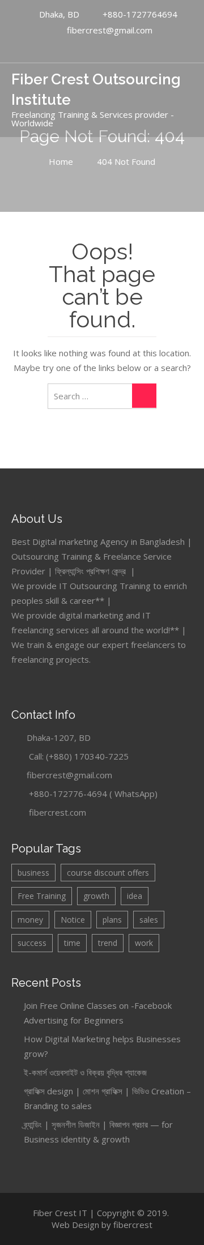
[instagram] (124, 48)
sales (148, 919)
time (72, 942)
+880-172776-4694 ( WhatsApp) (93, 793)
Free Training (42, 895)
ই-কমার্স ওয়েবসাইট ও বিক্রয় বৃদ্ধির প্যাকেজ (85, 1072)
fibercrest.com (57, 812)
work (144, 942)
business (33, 872)
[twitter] (112, 48)
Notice (73, 919)
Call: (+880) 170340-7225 (79, 756)
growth (96, 895)
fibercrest (132, 1224)
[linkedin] (100, 48)
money (30, 919)
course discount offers (108, 872)
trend (107, 942)
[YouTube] (77, 48)
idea (134, 895)
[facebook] (89, 48)
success (32, 942)
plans (112, 919)
